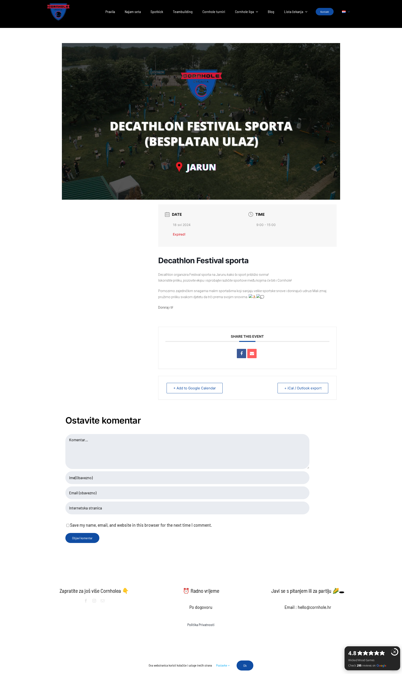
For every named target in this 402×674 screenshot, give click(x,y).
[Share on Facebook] (241, 353)
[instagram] (94, 601)
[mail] (102, 601)
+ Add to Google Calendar (194, 388)
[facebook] (86, 601)
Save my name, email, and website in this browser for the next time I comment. (141, 525)
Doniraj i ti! (165, 307)
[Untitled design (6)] (58, 4)
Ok (245, 665)
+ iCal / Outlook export (303, 388)
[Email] (252, 353)
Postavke (222, 665)
